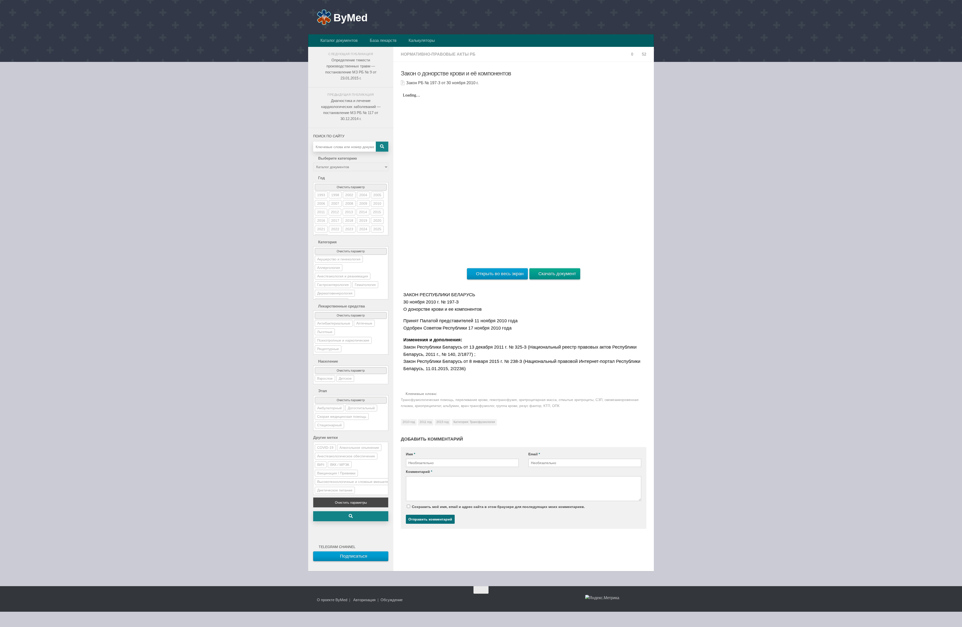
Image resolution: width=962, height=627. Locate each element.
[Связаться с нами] (642, 599)
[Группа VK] (624, 599)
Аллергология (328, 268)
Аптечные (364, 323)
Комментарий (419, 472)
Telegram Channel (336, 547)
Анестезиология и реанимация (342, 276)
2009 (363, 203)
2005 (377, 195)
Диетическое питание (334, 490)
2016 (321, 221)
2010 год (409, 422)
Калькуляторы (421, 40)
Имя (410, 454)
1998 (335, 195)
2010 (377, 203)
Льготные (324, 332)
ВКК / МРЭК (339, 465)
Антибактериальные (333, 323)
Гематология (365, 285)
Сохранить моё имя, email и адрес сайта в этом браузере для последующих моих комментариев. (498, 507)
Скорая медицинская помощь (341, 416)
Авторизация (364, 600)
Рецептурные (328, 349)
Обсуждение (392, 600)
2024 (363, 229)
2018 (349, 221)
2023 (349, 229)
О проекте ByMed (332, 600)
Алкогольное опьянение (359, 448)
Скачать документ (556, 273)
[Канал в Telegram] (633, 599)
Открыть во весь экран (499, 273)
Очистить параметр (351, 187)
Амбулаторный (329, 408)
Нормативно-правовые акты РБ (438, 54)
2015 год (442, 422)
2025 (377, 229)
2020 (377, 221)
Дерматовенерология (334, 293)
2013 (349, 212)
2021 (321, 229)
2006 (321, 203)
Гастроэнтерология (333, 285)
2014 (363, 212)
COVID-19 (325, 448)
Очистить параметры (351, 502)
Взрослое (325, 378)
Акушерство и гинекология (338, 259)
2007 (335, 203)
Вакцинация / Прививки (336, 473)
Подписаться (353, 556)
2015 (377, 212)
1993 (321, 195)
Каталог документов (338, 40)
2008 (349, 203)
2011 (321, 212)
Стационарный (329, 425)
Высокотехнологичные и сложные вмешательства (358, 482)
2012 (335, 212)
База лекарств (382, 40)
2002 (349, 195)
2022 (335, 229)
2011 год (426, 422)
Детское (345, 378)
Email (534, 454)
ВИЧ (320, 465)
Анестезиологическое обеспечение (346, 456)
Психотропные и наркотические (343, 340)
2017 (335, 221)
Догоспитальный (361, 408)
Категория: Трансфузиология (474, 422)
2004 (363, 195)
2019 (363, 221)
